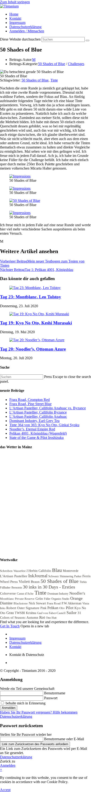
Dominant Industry (57, 593)
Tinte (54, 80)
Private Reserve (25, 598)
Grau (10, 613)
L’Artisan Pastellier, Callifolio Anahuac (38, 416)
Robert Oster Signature (22, 608)
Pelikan (52, 608)
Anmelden (8, 708)
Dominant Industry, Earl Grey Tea (34, 421)
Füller (47, 598)
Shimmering (66, 576)
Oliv (62, 608)
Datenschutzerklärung (25, 27)
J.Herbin (32, 571)
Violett (24, 581)
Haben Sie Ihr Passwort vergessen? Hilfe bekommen (38, 712)
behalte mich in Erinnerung (25, 703)
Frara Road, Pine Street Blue (30, 404)
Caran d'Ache (25, 593)
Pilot (70, 608)
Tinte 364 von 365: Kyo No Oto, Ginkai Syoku (44, 425)
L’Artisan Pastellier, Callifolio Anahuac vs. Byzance (47, 408)
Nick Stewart (37, 603)
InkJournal (37, 575)
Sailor (71, 612)
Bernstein (16, 587)
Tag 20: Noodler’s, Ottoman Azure (33, 349)
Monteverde (70, 571)
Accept (5, 790)
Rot (42, 617)
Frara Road (54, 603)
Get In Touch (10, 626)
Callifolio (44, 571)
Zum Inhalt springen (15, 2)
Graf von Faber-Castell (51, 613)
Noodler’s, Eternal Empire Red (32, 429)
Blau (57, 570)
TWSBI (20, 613)
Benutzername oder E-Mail (64, 739)
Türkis (83, 582)
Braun (35, 582)
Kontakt (15, 18)
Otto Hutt (51, 617)
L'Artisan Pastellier (13, 576)
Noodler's (77, 593)
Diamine (6, 603)
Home (13, 14)
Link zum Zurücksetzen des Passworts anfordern (35, 744)
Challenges (76, 64)
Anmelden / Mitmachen (26, 31)
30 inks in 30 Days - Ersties (49, 586)
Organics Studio (60, 598)
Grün (39, 598)
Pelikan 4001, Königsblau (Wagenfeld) (38, 433)
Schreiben (6, 571)
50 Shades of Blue (51, 64)
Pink (43, 608)
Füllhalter (5, 587)
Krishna (31, 613)
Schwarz (53, 576)
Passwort (50, 698)
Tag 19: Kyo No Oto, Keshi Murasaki (36, 322)
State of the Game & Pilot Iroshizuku (36, 438)
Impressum (17, 23)
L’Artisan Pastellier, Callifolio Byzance (38, 412)
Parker (77, 576)
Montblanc (7, 598)
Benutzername (54, 693)
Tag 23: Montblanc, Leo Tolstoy (30, 296)
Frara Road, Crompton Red (29, 400)
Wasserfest (19, 571)
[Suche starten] (87, 40)
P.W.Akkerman (71, 603)
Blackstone (21, 603)
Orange (76, 598)
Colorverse (8, 593)
